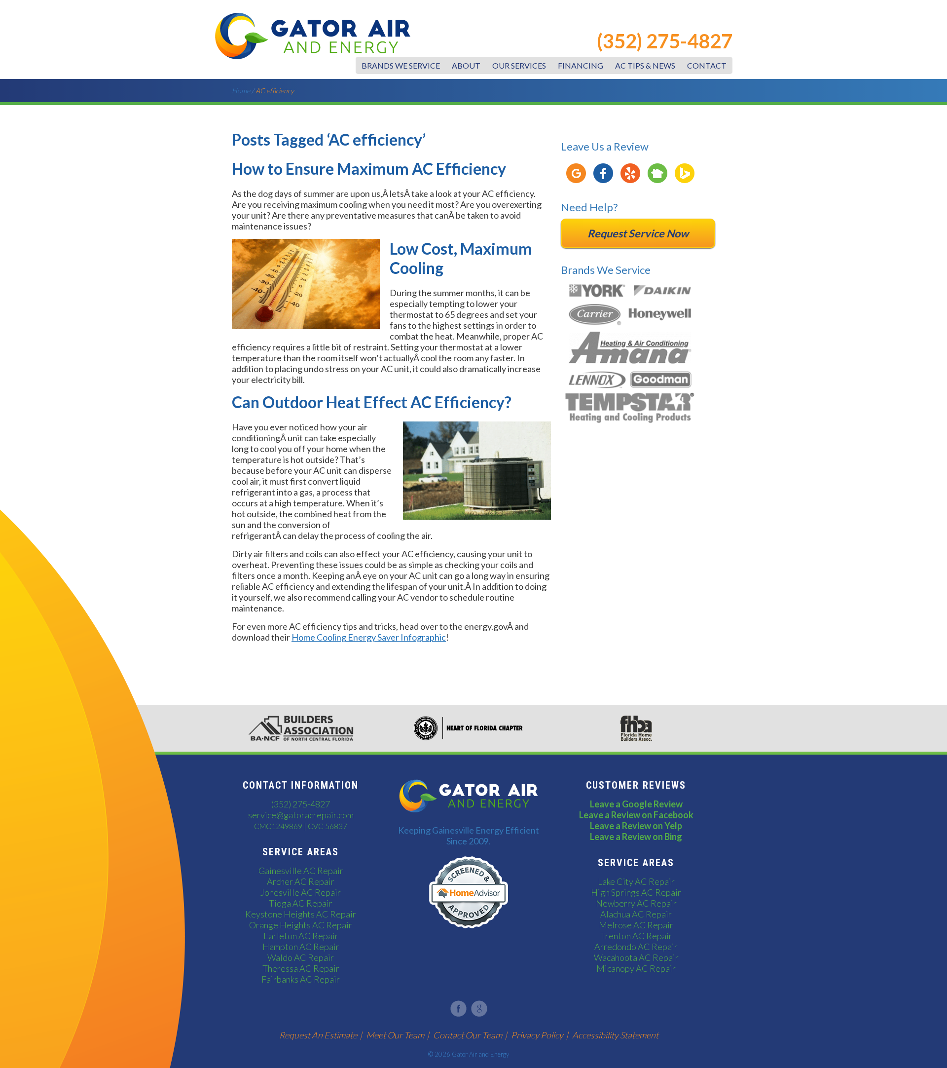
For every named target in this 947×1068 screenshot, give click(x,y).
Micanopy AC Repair (636, 968)
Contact (707, 65)
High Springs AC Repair (636, 892)
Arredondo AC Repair (636, 946)
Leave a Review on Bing (636, 836)
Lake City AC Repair (636, 881)
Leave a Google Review (636, 804)
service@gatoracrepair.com (301, 814)
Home (241, 90)
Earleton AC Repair (300, 935)
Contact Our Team (467, 1035)
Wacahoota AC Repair (636, 957)
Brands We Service (401, 65)
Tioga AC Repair (300, 903)
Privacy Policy (537, 1035)
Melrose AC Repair (636, 924)
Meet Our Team (395, 1035)
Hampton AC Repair (300, 946)
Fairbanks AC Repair (300, 979)
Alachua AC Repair (636, 914)
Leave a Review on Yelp (636, 825)
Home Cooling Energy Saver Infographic (368, 637)
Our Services (519, 65)
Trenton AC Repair (636, 935)
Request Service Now (638, 233)
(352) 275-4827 (664, 41)
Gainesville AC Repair (300, 870)
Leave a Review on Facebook (636, 814)
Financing (580, 65)
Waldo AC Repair (300, 957)
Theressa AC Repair (300, 968)
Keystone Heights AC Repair (300, 914)
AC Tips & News (645, 65)
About (466, 65)
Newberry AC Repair (636, 903)
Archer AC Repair (300, 881)
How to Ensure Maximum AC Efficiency (369, 168)
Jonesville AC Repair (300, 892)
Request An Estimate (318, 1035)
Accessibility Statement (615, 1035)
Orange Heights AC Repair (300, 924)
